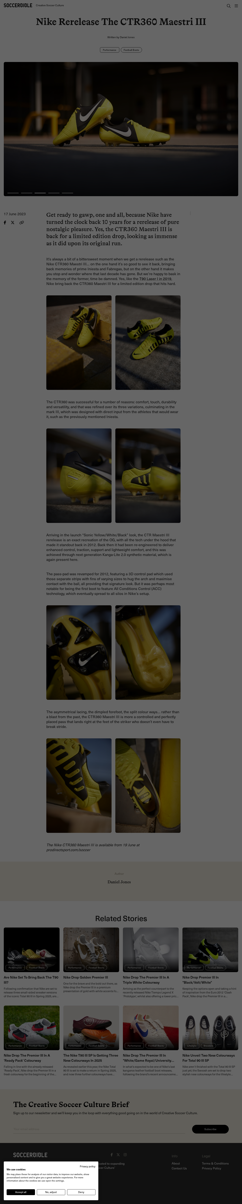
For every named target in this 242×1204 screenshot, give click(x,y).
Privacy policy (87, 1166)
